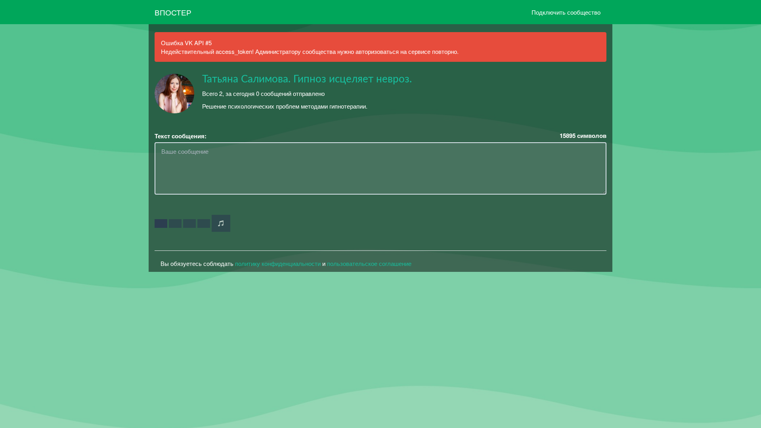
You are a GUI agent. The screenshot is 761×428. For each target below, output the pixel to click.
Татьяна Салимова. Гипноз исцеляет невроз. (307, 79)
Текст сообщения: (181, 136)
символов (583, 136)
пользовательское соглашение (369, 263)
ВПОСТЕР (173, 12)
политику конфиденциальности (278, 263)
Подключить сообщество (566, 12)
